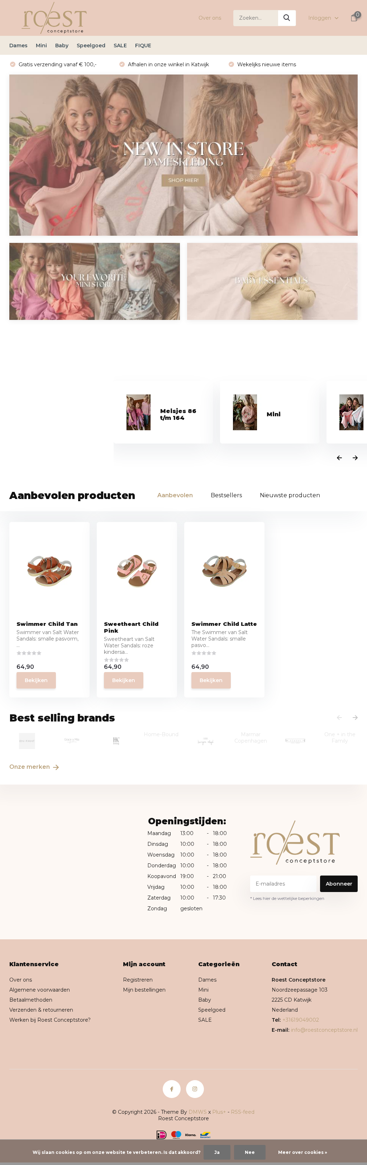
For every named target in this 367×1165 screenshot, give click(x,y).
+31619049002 (300, 1020)
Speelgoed (91, 45)
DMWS (198, 1112)
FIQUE (143, 45)
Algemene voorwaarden (39, 990)
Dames (18, 45)
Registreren (138, 980)
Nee (250, 1152)
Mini (41, 45)
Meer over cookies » (302, 1152)
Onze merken (30, 766)
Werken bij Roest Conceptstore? (50, 1020)
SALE (120, 45)
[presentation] (339, 458)
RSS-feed (242, 1112)
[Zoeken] (287, 18)
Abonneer (339, 884)
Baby (61, 45)
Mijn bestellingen (144, 990)
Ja (217, 1152)
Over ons (210, 18)
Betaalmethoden (30, 1000)
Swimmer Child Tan (47, 623)
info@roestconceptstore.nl (324, 1030)
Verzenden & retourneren (41, 1010)
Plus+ (219, 1112)
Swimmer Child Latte (224, 623)
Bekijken (36, 680)
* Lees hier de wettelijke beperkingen (287, 898)
